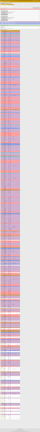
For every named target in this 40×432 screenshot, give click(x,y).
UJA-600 (2, 122)
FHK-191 (2, 333)
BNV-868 (2, 210)
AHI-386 (2, 308)
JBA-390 (2, 228)
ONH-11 (2, 46)
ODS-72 (2, 84)
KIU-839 (2, 275)
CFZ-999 (2, 310)
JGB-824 (2, 326)
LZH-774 (2, 371)
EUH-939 (2, 403)
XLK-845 (2, 211)
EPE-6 (2, 87)
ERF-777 (2, 247)
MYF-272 (2, 285)
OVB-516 (2, 398)
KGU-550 (2, 255)
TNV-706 (2, 99)
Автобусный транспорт (6, 1)
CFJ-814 (2, 302)
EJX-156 (2, 209)
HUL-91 (2, 86)
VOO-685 (2, 170)
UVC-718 (2, 184)
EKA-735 (2, 201)
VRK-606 (2, 192)
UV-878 (2, 40)
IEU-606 (2, 204)
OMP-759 (2, 164)
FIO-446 (2, 349)
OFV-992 (2, 224)
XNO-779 (2, 313)
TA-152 (2, 55)
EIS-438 (2, 280)
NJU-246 (2, 401)
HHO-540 (2, 115)
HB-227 (2, 34)
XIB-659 (2, 276)
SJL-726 (2, 214)
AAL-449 (2, 96)
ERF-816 (2, 339)
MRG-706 (2, 239)
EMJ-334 (2, 395)
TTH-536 (2, 158)
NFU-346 (2, 314)
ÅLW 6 (2, 387)
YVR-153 (2, 356)
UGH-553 (2, 254)
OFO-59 (2, 42)
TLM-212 (2, 120)
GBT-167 (2, 245)
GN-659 (2, 64)
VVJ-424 (2, 362)
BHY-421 (2, 270)
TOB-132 (2, 162)
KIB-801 (2, 262)
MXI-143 (2, 274)
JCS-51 (2, 332)
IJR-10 (2, 74)
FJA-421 (2, 348)
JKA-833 (2, 404)
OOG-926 (2, 249)
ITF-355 (2, 235)
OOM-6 (2, 92)
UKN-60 (2, 68)
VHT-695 (2, 128)
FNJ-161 (2, 410)
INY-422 (2, 330)
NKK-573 (2, 320)
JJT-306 (2, 335)
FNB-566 (2, 412)
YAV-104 (2, 231)
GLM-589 (2, 353)
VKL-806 (2, 119)
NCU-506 (2, 252)
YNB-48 (2, 91)
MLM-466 (2, 334)
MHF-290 (2, 251)
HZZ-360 (2, 318)
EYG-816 (2, 288)
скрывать (36, 7)
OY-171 (2, 45)
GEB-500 (2, 272)
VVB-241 (2, 370)
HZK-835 (2, 279)
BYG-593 (2, 284)
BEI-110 (2, 189)
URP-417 (2, 160)
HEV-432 (2, 111)
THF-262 (2, 301)
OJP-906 (2, 134)
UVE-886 (2, 182)
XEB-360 (2, 141)
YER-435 (2, 309)
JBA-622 (2, 226)
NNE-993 (2, 358)
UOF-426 (2, 372)
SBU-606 (2, 131)
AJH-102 (2, 113)
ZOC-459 (2, 373)
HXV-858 (2, 135)
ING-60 (2, 377)
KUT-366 (2, 416)
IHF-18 (2, 76)
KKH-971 (2, 156)
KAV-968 (2, 101)
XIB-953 (2, 277)
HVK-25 (2, 67)
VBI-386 (2, 240)
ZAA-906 (2, 190)
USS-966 (2, 168)
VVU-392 (2, 311)
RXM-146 (2, 407)
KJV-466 (2, 180)
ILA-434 (2, 307)
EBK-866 (2, 185)
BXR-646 (2, 379)
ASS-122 (2, 172)
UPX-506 (2, 157)
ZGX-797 (2, 264)
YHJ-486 (2, 351)
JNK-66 (2, 203)
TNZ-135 (2, 374)
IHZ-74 (2, 80)
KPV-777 (2, 289)
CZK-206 (2, 306)
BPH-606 (2, 381)
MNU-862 (2, 396)
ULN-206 (2, 136)
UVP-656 (2, 186)
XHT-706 (2, 169)
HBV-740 (2, 69)
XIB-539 (2, 283)
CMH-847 (2, 375)
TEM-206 (2, 107)
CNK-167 (2, 389)
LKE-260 (2, 195)
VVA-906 (2, 350)
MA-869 (2, 35)
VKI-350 (2, 325)
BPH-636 (2, 382)
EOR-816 (2, 408)
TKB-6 (2, 59)
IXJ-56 (2, 94)
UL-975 (2, 85)
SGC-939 (2, 253)
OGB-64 (2, 83)
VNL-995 (2, 174)
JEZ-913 (2, 234)
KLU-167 (2, 300)
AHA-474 (2, 109)
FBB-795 (2, 230)
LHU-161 (2, 176)
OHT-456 (2, 130)
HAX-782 (2, 70)
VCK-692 (2, 108)
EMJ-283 (2, 393)
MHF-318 (2, 297)
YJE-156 (2, 399)
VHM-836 (2, 89)
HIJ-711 (2, 265)
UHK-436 (2, 117)
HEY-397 (2, 327)
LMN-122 (2, 368)
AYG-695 (2, 197)
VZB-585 (2, 400)
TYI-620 (2, 237)
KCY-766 (2, 303)
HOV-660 (2, 106)
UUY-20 (2, 73)
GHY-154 (2, 293)
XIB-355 (2, 266)
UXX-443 (2, 191)
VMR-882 (2, 161)
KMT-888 (2, 360)
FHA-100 (2, 322)
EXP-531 (2, 323)
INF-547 (2, 299)
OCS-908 (2, 116)
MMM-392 (2, 402)
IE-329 (2, 49)
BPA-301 (2, 384)
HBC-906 (2, 97)
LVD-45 (2, 66)
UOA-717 (2, 143)
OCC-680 (2, 112)
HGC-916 (2, 236)
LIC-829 (2, 260)
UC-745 (2, 44)
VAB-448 (2, 93)
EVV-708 (2, 312)
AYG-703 (2, 167)
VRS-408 (2, 193)
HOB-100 (2, 151)
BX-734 (2, 39)
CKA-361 (2, 405)
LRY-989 (2, 233)
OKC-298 (2, 142)
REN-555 (2, 124)
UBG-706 (2, 345)
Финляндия (9, 17)
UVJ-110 (2, 183)
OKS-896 (2, 155)
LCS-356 (2, 137)
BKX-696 (2, 199)
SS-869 (2, 58)
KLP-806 (2, 227)
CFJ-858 (2, 304)
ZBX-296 (2, 208)
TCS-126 (2, 105)
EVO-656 (2, 397)
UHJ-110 (2, 114)
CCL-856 (2, 261)
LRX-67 (2, 82)
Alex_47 (9, 13)
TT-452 (2, 43)
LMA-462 (2, 385)
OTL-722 (2, 337)
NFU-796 (2, 212)
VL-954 (2, 36)
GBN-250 (2, 250)
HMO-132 (2, 132)
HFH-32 (2, 57)
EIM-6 (2, 72)
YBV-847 (2, 278)
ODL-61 (2, 63)
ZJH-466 (2, 364)
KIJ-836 (2, 259)
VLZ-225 (2, 343)
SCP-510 (2, 154)
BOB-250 (2, 357)
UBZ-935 (2, 336)
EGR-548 (2, 256)
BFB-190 (2, 222)
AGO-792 (2, 217)
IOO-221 (2, 359)
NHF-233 (2, 232)
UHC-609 (2, 95)
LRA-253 (2, 376)
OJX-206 (2, 144)
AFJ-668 (2, 216)
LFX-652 (2, 298)
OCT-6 (2, 60)
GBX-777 (2, 257)
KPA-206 (2, 366)
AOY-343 (2, 354)
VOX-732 (2, 153)
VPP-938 (2, 179)
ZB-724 (2, 41)
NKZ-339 (2, 406)
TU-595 (2, 61)
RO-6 (2, 418)
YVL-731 (2, 241)
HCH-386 (2, 110)
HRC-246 (2, 126)
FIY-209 (2, 346)
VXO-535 (2, 394)
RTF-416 (2, 305)
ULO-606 (2, 139)
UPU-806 (2, 159)
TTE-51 (2, 65)
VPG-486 (2, 316)
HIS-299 (2, 282)
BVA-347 (2, 409)
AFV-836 (2, 215)
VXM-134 (2, 291)
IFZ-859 (2, 243)
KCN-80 (2, 71)
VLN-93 (2, 47)
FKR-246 (2, 383)
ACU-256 (2, 103)
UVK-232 (2, 181)
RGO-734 (2, 258)
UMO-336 (2, 147)
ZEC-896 (2, 207)
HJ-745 (2, 37)
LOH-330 (2, 355)
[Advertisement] (20, 424)
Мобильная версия (20, 429)
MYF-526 (2, 286)
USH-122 (2, 166)
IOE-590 (2, 331)
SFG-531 (2, 238)
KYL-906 (2, 287)
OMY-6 (2, 88)
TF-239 (2, 32)
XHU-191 (2, 163)
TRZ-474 (2, 361)
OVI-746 (2, 324)
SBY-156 (2, 341)
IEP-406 (2, 205)
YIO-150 (2, 391)
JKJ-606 (2, 329)
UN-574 (2, 38)
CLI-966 (2, 328)
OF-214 (2, 51)
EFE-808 (2, 218)
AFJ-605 (2, 220)
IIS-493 (2, 268)
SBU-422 (2, 118)
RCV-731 (2, 121)
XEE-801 (2, 90)
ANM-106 (2, 149)
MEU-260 (2, 140)
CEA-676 (2, 281)
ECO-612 (2, 188)
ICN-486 (2, 202)
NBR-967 (2, 263)
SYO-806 (2, 295)
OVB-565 (2, 378)
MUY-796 (2, 414)
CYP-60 (2, 347)
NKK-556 (2, 352)
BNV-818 (2, 178)
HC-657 (2, 53)
